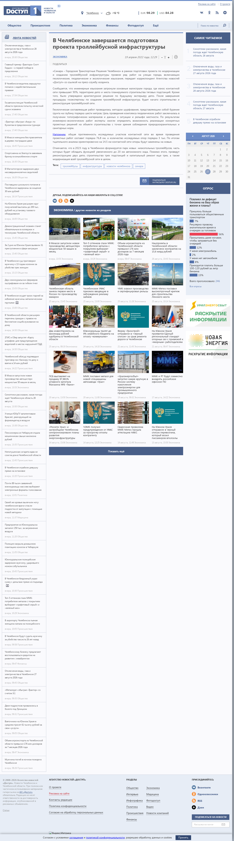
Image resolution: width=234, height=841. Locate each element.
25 (195, 171)
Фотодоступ (136, 25)
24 (189, 171)
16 (226, 160)
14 (214, 160)
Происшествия (40, 25)
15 (220, 160)
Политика (66, 25)
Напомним (59, 134)
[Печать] (176, 57)
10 (189, 160)
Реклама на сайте (207, 4)
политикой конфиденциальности (105, 837)
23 (226, 166)
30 (226, 171)
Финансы (112, 25)
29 (220, 171)
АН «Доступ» (26, 792)
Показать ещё (116, 451)
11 (195, 160)
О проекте (225, 4)
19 (201, 166)
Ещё (156, 25)
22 (220, 166)
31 (189, 177)
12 (201, 160)
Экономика (89, 25)
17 (189, 166)
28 (214, 171)
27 (207, 171)
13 (207, 160)
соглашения (76, 837)
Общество (14, 25)
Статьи (6, 810)
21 (214, 166)
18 (195, 166)
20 (207, 166)
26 (201, 171)
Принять (183, 837)
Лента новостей (24, 38)
